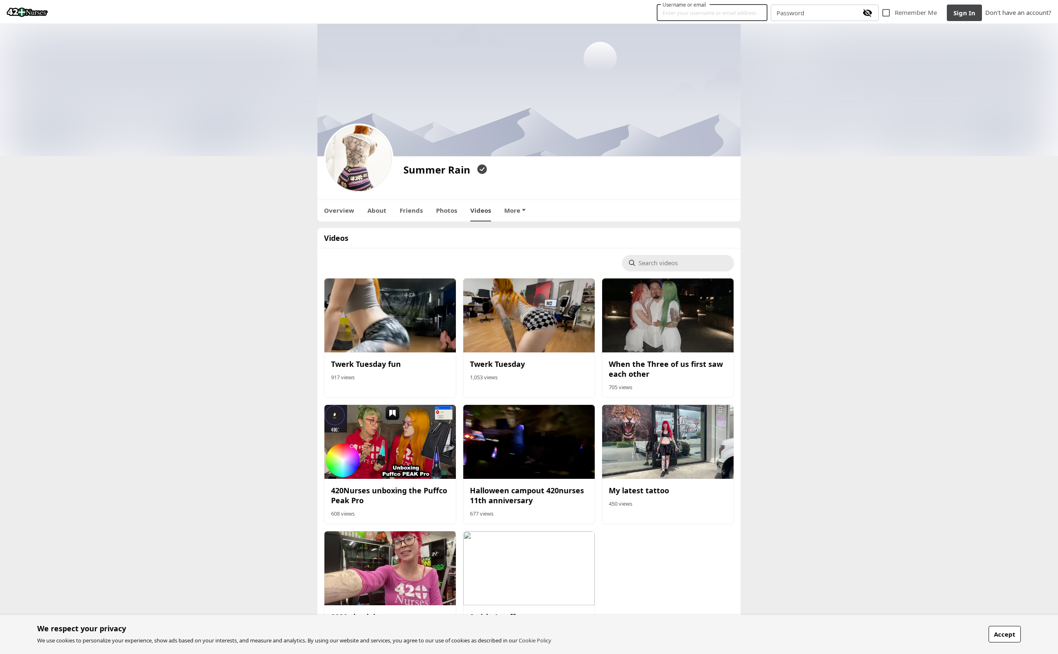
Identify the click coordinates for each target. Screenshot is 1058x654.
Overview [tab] (339, 210)
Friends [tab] (411, 210)
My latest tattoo (639, 490)
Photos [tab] (446, 210)
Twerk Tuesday (497, 364)
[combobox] (682, 263)
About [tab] (376, 210)
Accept (1004, 634)
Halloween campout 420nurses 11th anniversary (527, 495)
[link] (27, 12)
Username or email (684, 4)
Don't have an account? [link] (1018, 12)
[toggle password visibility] (867, 12)
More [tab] (512, 210)
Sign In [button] (964, 13)
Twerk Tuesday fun (366, 364)
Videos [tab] (480, 210)
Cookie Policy (535, 640)
